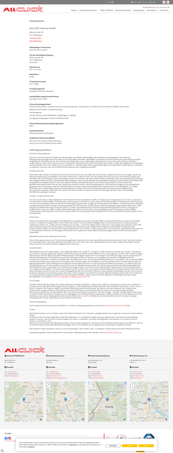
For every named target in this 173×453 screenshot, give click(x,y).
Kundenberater (123, 10)
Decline (130, 445)
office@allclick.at (150, 7)
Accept (146, 445)
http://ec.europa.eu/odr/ (115, 305)
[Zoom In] (7, 384)
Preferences (113, 445)
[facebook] (163, 2)
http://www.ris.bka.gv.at (113, 332)
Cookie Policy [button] (72, 444)
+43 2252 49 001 (164, 7)
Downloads (138, 10)
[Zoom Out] (7, 387)
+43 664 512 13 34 (55, 376)
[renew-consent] (2, 450)
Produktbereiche (88, 10)
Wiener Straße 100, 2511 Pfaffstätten (144, 2)
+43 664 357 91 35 (97, 376)
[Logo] (23, 9)
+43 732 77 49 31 (137, 372)
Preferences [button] (31, 447)
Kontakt (164, 10)
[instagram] (167, 2)
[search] (112, 2)
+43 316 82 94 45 (53, 372)
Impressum (8, 441)
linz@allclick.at (138, 378)
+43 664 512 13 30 (139, 376)
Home (74, 10)
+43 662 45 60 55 (95, 372)
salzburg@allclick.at (98, 378)
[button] (24, 399)
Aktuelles (151, 10)
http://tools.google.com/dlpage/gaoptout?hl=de (71, 277)
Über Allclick (106, 10)
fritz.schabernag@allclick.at (58, 378)
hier (81, 296)
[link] (89, 10)
